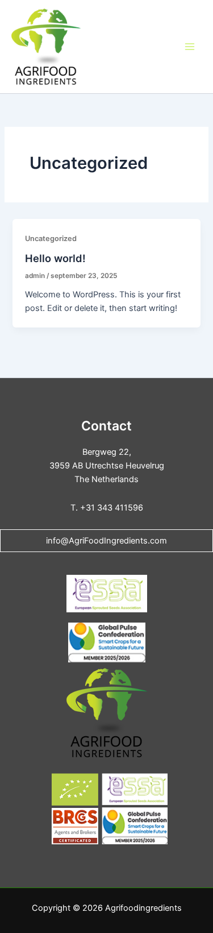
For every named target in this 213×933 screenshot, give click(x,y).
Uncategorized (51, 238)
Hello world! (55, 258)
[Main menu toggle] (190, 47)
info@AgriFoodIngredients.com (106, 541)
